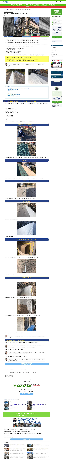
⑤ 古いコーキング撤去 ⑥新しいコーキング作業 (14, 94)
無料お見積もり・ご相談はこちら (27, 393)
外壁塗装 (5, 399)
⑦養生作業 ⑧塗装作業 (10, 95)
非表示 (9, 86)
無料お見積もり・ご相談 (26, 439)
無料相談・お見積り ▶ (57, 101)
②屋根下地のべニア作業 (10, 90)
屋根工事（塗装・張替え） (12, 399)
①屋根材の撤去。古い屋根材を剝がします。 (13, 89)
